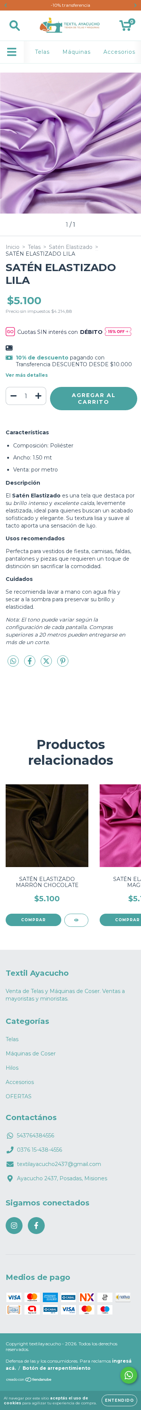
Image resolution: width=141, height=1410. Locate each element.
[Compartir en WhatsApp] (13, 661)
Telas (42, 52)
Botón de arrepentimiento (57, 1368)
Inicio (13, 247)
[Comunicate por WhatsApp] (128, 1375)
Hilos (12, 1067)
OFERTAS (19, 1096)
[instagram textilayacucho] (14, 1225)
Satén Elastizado (70, 247)
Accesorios (119, 52)
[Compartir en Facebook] (30, 664)
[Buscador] (15, 26)
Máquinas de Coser (31, 1053)
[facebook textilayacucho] (36, 1225)
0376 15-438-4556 (39, 1149)
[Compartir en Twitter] (47, 664)
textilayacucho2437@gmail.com (59, 1164)
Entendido (119, 1400)
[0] (125, 27)
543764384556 (35, 1135)
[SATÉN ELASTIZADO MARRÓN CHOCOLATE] (76, 920)
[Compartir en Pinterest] (62, 664)
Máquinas (76, 52)
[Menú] (11, 52)
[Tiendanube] (29, 1380)
